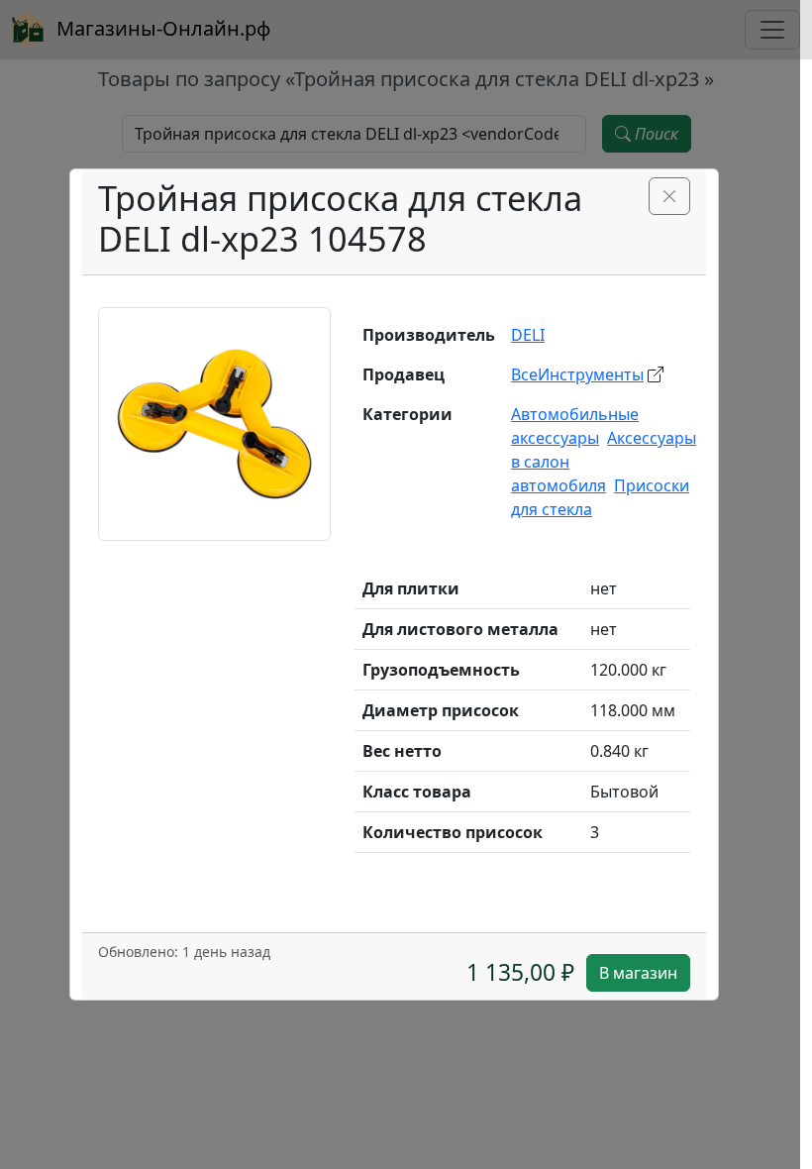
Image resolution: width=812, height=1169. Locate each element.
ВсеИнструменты (577, 374)
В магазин (638, 973)
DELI (528, 335)
